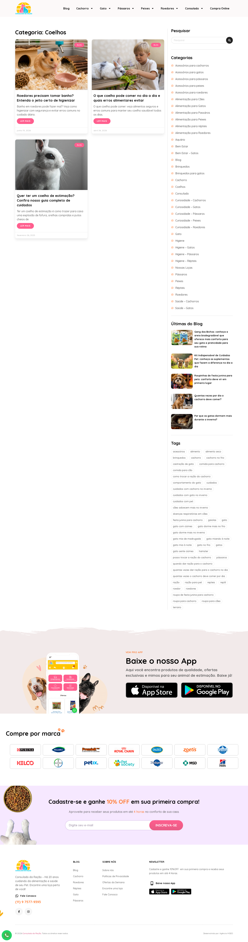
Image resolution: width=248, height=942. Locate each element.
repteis (211, 582)
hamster (203, 551)
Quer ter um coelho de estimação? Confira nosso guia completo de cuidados (45, 200)
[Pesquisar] (229, 40)
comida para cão (182, 470)
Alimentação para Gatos (190, 106)
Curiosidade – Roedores (190, 227)
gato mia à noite (182, 545)
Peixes (145, 8)
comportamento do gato (187, 482)
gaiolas (212, 520)
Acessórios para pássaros (191, 79)
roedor (177, 588)
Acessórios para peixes (189, 85)
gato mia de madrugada (187, 538)
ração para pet (193, 582)
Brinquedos (182, 166)
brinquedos (179, 457)
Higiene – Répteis (186, 261)
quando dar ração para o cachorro (192, 563)
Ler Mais (25, 121)
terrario (177, 607)
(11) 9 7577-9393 (28, 902)
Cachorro (82, 8)
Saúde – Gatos (184, 308)
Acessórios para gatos (189, 72)
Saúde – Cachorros (187, 301)
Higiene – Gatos (185, 247)
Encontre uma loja (112, 888)
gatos (219, 545)
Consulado (192, 8)
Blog (66, 8)
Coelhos (180, 186)
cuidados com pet (183, 501)
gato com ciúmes (182, 526)
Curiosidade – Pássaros (190, 213)
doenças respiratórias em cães (190, 513)
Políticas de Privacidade (115, 876)
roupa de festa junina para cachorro (193, 594)
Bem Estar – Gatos (186, 153)
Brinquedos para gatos (189, 173)
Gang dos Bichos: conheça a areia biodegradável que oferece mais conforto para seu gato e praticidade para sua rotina (211, 339)
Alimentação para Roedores (193, 133)
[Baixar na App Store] (152, 690)
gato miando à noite (217, 538)
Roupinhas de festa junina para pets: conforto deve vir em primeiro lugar (213, 379)
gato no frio (203, 545)
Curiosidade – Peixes (188, 220)
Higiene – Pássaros (187, 254)
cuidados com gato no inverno (190, 495)
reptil (223, 582)
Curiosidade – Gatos (187, 207)
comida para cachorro (211, 464)
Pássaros (124, 8)
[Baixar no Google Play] (207, 690)
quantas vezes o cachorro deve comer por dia (199, 576)
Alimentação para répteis (191, 126)
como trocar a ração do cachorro (192, 476)
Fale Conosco (110, 894)
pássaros (221, 557)
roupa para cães (211, 601)
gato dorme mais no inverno (189, 532)
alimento (195, 451)
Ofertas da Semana (113, 882)
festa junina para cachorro (188, 520)
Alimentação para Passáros (192, 112)
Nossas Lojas (183, 267)
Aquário (180, 139)
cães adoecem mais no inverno (190, 507)
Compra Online (219, 8)
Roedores (167, 8)
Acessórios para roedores (191, 92)
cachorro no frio (215, 457)
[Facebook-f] (19, 911)
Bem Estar (181, 146)
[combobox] (202, 40)
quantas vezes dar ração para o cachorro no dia (200, 569)
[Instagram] (28, 911)
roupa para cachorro (184, 601)
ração (176, 582)
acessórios (179, 451)
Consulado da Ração (32, 933)
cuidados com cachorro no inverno (192, 488)
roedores (191, 588)
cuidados (211, 482)
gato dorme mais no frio (211, 526)
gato (224, 520)
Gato (103, 8)
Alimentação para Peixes (190, 119)
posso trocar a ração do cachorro (192, 557)
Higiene (179, 240)
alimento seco (213, 451)
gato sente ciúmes (183, 551)
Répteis (180, 288)
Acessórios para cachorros (192, 65)
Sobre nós (108, 870)
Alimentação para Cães (189, 99)
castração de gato (183, 464)
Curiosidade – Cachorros (190, 200)
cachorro (196, 457)
